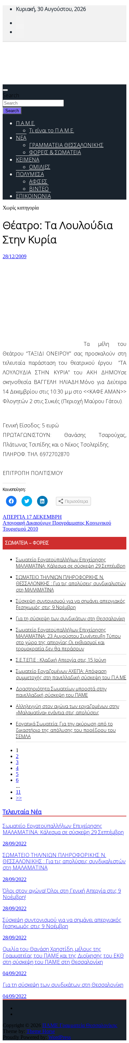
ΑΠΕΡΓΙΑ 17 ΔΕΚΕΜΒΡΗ (32, 517)
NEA (21, 137)
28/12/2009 (14, 256)
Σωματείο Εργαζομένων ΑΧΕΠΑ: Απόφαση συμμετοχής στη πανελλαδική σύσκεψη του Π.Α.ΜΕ (71, 674)
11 (18, 792)
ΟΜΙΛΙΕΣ (39, 166)
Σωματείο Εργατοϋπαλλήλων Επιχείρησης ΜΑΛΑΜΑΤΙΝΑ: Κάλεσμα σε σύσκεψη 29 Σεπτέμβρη (70, 562)
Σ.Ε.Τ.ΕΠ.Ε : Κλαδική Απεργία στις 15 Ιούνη (61, 660)
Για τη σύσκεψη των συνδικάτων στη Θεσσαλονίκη (70, 618)
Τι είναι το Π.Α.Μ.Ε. (51, 130)
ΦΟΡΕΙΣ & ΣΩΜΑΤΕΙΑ (55, 152)
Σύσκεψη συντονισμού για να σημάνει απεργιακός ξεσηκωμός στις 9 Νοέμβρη (70, 604)
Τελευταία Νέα (22, 811)
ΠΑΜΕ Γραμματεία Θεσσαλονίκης (79, 1025)
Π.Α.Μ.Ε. (25, 123)
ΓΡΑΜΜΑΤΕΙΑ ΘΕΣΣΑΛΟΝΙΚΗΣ (66, 145)
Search (11, 95)
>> (19, 798)
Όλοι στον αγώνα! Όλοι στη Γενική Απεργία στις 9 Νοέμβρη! (62, 894)
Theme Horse (40, 1031)
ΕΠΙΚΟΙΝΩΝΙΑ (33, 196)
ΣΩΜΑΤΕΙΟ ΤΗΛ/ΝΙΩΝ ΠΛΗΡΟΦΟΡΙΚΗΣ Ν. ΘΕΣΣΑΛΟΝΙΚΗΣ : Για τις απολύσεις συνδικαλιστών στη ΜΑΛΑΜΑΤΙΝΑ (71, 583)
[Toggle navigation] (5, 90)
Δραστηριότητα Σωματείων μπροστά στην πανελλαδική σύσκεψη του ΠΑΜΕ (61, 692)
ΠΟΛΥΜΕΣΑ (30, 174)
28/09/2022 (14, 843)
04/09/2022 (14, 973)
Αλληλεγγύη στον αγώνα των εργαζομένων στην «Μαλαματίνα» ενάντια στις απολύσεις (67, 709)
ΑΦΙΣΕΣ (38, 181)
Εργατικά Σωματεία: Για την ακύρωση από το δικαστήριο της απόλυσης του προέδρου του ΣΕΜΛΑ (66, 730)
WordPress (59, 1037)
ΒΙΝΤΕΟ (39, 188)
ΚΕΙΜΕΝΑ (27, 159)
